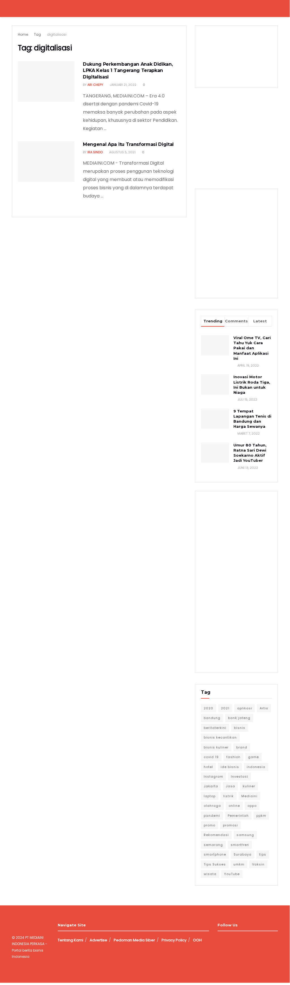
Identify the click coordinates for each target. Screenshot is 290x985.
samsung (245, 835)
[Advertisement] (242, 136)
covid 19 (211, 757)
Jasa (230, 786)
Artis (264, 708)
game (253, 757)
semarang (213, 845)
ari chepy (95, 84)
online (234, 805)
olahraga (212, 805)
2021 (225, 708)
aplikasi (244, 708)
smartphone (215, 854)
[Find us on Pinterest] (248, 940)
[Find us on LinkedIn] (239, 940)
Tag (37, 34)
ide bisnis (230, 767)
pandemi (212, 815)
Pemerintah (238, 815)
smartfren (240, 845)
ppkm (261, 815)
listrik (228, 796)
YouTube (232, 874)
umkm (238, 864)
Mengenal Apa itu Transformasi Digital (128, 144)
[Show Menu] (14, 8)
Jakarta (211, 786)
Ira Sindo (95, 152)
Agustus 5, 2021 (122, 152)
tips (262, 854)
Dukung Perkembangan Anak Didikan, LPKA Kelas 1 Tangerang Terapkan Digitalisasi (128, 70)
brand (241, 747)
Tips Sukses (215, 864)
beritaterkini (215, 728)
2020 (208, 708)
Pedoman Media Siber (134, 940)
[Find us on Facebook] (220, 940)
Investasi (239, 776)
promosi (230, 825)
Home (23, 34)
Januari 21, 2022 (122, 84)
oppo (252, 805)
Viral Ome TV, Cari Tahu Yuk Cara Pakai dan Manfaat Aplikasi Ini (252, 348)
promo (209, 825)
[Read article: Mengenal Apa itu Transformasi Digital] (46, 161)
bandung (212, 718)
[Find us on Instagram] (229, 940)
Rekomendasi (216, 835)
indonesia (256, 767)
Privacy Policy (174, 940)
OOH (197, 940)
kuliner (249, 786)
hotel (208, 767)
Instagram (213, 776)
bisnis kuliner (216, 747)
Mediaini (249, 796)
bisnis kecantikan (220, 737)
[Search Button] (275, 8)
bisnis (239, 728)
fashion (233, 757)
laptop (210, 796)
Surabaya (243, 854)
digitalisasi (56, 34)
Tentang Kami (70, 940)
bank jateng (239, 718)
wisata (210, 874)
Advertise (98, 940)
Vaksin (258, 864)
